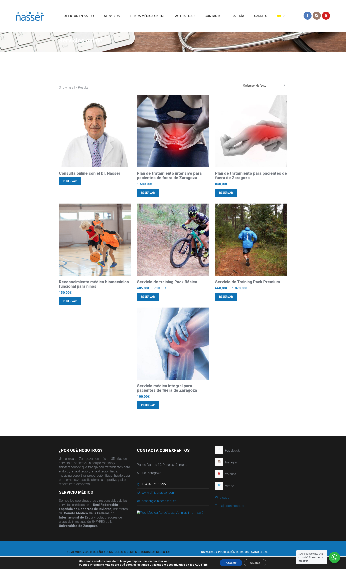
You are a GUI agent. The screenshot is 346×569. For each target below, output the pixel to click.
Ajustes (255, 562)
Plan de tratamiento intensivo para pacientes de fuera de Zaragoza (169, 175)
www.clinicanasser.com (158, 492)
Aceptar (231, 562)
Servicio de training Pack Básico (167, 281)
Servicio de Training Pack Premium (247, 281)
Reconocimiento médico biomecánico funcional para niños (94, 284)
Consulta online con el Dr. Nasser (89, 173)
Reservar (70, 181)
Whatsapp (222, 497)
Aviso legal (259, 552)
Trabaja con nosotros (230, 506)
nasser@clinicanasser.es (159, 501)
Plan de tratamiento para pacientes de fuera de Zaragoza (251, 175)
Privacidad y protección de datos (224, 552)
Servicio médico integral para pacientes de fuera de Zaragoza (167, 388)
